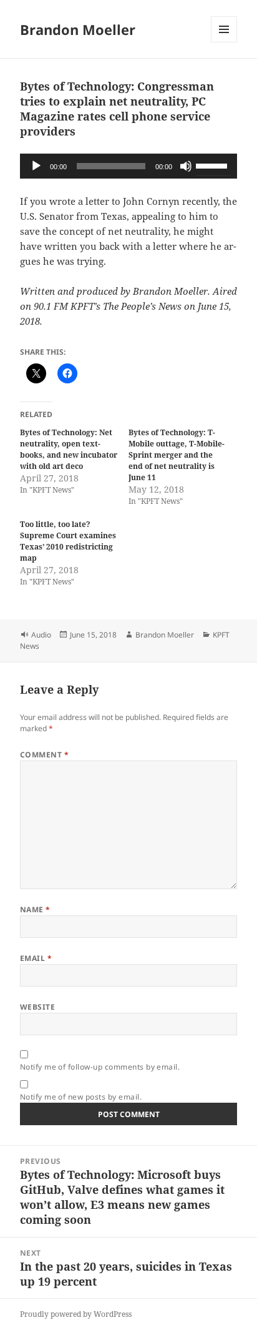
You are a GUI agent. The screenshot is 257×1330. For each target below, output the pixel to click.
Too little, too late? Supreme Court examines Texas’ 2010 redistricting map (68, 541)
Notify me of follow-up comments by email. (100, 1067)
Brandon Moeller (77, 29)
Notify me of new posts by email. (81, 1096)
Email (36, 958)
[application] (129, 166)
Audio (41, 634)
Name (35, 909)
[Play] (36, 166)
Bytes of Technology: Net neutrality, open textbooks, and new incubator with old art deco (68, 449)
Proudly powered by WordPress (76, 1314)
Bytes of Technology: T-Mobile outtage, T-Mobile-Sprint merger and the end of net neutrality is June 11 (176, 455)
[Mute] (186, 166)
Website (37, 1007)
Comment (44, 754)
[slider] (213, 165)
